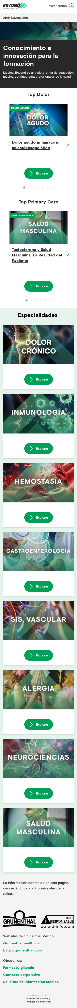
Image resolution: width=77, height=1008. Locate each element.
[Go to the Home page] (15, 5)
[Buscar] (36, 5)
